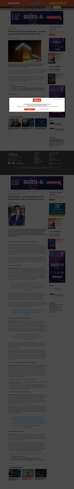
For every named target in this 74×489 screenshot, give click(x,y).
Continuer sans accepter (57, 99)
